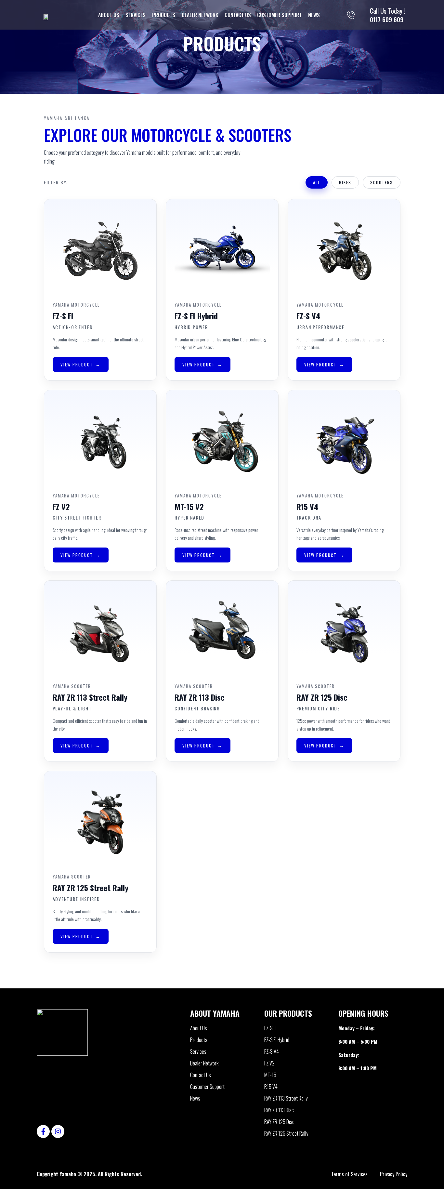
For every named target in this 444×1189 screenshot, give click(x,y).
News (314, 15)
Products (163, 15)
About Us (108, 15)
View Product (76, 364)
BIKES (345, 182)
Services (135, 15)
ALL (316, 182)
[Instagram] (57, 1131)
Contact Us (238, 15)
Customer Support (279, 15)
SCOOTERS (381, 182)
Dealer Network (200, 15)
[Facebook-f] (43, 1131)
